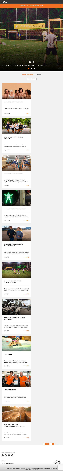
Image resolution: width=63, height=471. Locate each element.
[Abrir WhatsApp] (59, 467)
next (61, 6)
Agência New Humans (31, 469)
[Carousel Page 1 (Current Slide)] (28, 68)
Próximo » (58, 444)
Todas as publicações (27, 74)
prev (2, 6)
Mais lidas (38, 74)
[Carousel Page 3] (34, 68)
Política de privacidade (7, 463)
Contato (4, 460)
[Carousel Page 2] (31, 68)
